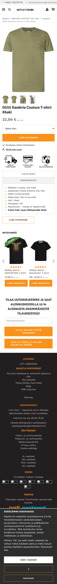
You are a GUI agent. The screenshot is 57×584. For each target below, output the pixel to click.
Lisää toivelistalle (18, 219)
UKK (28, 376)
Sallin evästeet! (28, 559)
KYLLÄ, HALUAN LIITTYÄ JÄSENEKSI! (28, 331)
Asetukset (28, 578)
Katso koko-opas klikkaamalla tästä (27, 210)
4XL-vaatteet (28, 466)
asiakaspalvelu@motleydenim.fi (28, 426)
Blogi (28, 386)
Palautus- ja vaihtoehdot (28, 438)
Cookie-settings (28, 448)
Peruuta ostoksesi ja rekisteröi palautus (28, 373)
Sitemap (28, 397)
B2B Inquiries (28, 389)
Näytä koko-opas (14, 149)
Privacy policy (28, 445)
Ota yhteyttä (28, 379)
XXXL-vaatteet (28, 462)
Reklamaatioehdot (28, 442)
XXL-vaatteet (28, 459)
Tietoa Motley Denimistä (28, 383)
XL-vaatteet (28, 456)
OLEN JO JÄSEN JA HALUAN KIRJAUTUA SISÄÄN (26, 343)
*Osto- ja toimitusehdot (29, 435)
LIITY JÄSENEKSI (28, 364)
